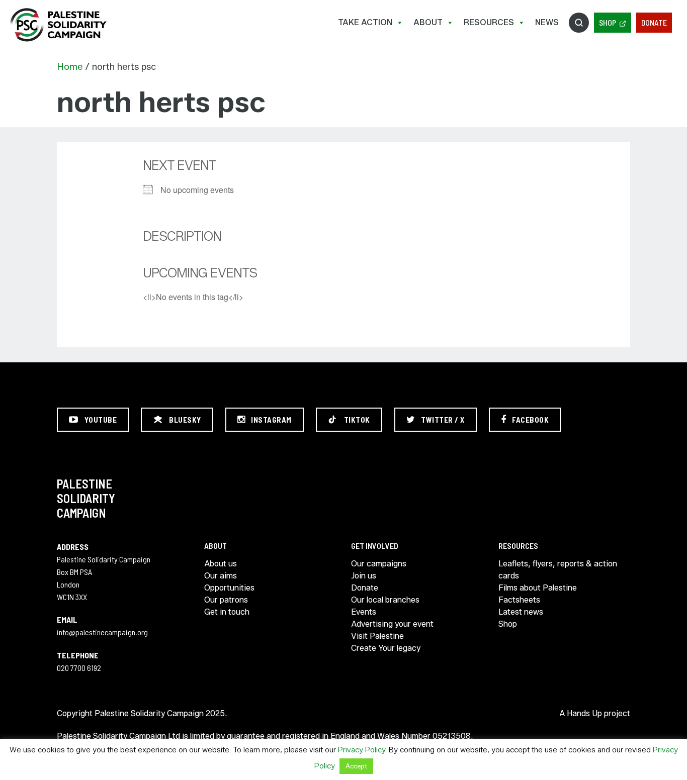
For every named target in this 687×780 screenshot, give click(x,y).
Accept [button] (356, 766)
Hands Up (584, 713)
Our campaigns (378, 563)
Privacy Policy (361, 749)
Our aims (220, 575)
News (547, 22)
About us (220, 563)
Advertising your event (392, 624)
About (428, 22)
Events (363, 612)
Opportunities (229, 588)
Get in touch (226, 612)
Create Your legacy (385, 648)
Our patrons (226, 600)
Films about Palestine (537, 588)
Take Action (365, 22)
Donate (654, 22)
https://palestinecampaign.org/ (58, 25)
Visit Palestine (377, 636)
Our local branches (385, 600)
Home (69, 66)
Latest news (520, 612)
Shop (607, 22)
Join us (363, 575)
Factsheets (519, 600)
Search (579, 23)
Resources (489, 22)
